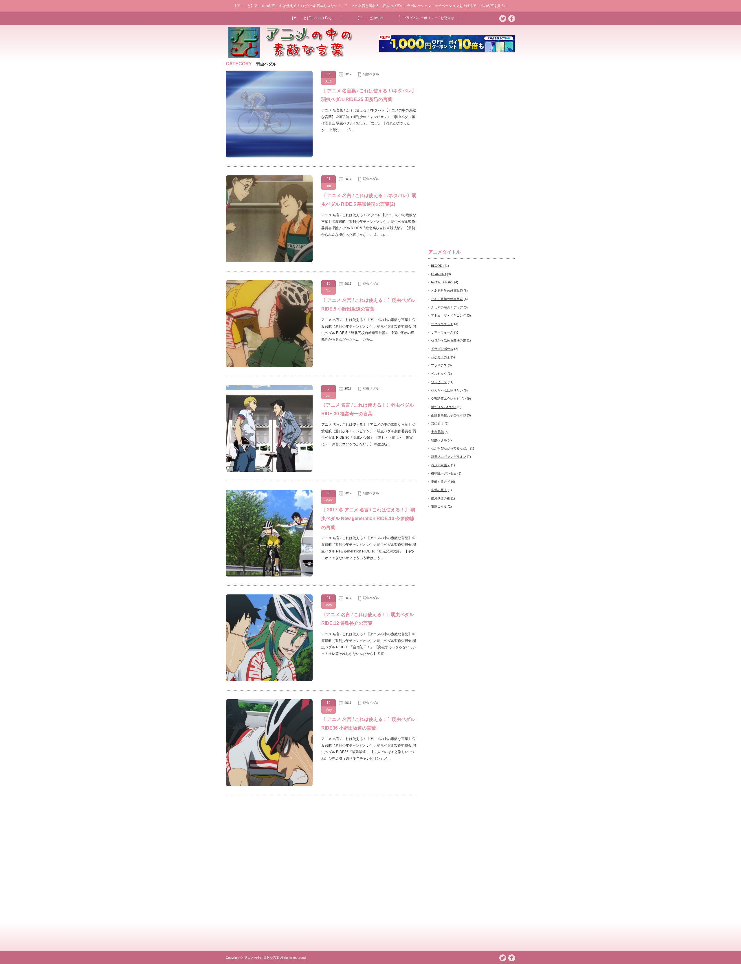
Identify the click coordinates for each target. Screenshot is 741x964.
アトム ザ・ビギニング (448, 315)
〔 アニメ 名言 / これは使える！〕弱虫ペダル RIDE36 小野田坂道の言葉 (368, 723)
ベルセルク (439, 373)
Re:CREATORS (442, 282)
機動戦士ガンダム (443, 473)
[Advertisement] (471, 148)
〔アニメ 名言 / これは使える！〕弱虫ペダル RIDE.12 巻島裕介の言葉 (367, 619)
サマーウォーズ (442, 332)
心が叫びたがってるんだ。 (450, 448)
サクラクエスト (442, 324)
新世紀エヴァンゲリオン (448, 456)
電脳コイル (439, 506)
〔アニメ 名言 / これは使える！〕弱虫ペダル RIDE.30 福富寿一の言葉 (367, 409)
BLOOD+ (437, 265)
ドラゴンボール (442, 348)
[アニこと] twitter (371, 18)
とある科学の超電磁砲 (447, 290)
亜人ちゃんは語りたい (447, 390)
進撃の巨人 (439, 490)
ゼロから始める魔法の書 (448, 340)
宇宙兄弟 (437, 432)
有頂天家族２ (440, 465)
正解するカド (440, 481)
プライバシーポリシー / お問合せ (428, 18)
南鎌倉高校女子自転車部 (448, 415)
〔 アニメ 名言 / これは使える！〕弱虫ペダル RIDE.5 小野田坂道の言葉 (368, 304)
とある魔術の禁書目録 (447, 299)
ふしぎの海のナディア (447, 307)
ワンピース (439, 382)
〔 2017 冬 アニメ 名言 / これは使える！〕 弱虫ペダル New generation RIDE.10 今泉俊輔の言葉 (368, 518)
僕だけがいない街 (443, 407)
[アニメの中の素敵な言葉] (293, 56)
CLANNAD (438, 274)
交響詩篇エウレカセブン (448, 398)
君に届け (437, 423)
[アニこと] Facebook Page (312, 18)
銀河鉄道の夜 (440, 498)
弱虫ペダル (371, 74)
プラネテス (439, 365)
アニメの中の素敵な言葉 (261, 957)
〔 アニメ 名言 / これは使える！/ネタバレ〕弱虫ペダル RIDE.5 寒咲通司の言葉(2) (368, 200)
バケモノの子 (440, 357)
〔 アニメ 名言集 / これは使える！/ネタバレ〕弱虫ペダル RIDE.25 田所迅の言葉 (368, 95)
